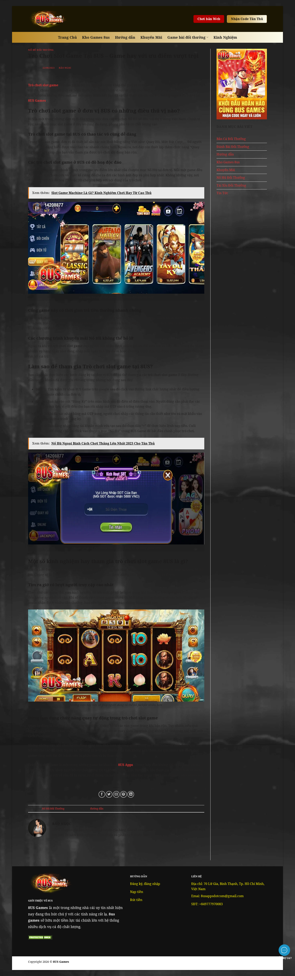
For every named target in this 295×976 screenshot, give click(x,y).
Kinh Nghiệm (225, 37)
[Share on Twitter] (109, 794)
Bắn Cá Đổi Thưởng (231, 139)
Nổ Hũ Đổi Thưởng (41, 49)
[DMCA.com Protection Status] (40, 937)
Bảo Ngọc (65, 67)
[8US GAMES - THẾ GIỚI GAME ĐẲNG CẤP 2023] (48, 19)
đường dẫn (96, 808)
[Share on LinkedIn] (130, 794)
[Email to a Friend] (116, 794)
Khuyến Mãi (151, 37)
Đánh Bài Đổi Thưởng (233, 146)
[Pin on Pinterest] (123, 794)
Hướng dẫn (125, 37)
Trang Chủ (67, 37)
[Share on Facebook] (102, 794)
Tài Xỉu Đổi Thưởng (231, 185)
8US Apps (125, 765)
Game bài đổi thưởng (186, 37)
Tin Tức (222, 193)
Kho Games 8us (96, 37)
